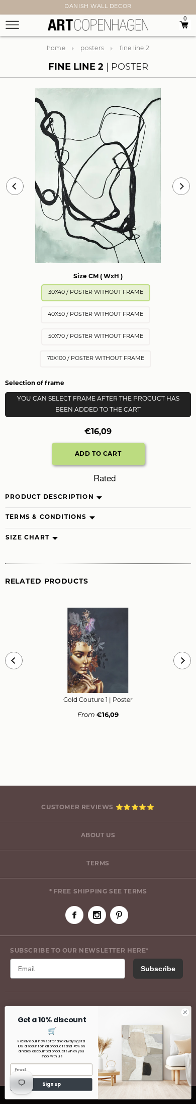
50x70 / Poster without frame (95, 336)
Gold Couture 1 (98, 700)
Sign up (51, 1084)
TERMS (98, 864)
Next (11, 9)
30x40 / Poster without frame (95, 292)
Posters (92, 49)
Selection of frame (34, 384)
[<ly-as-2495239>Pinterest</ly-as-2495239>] (119, 915)
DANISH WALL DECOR (97, 7)
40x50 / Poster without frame (95, 314)
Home (56, 49)
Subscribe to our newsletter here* (79, 951)
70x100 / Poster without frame (95, 358)
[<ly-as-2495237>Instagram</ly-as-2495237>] (97, 915)
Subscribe (158, 969)
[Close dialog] (185, 1012)
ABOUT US (98, 836)
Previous (15, 186)
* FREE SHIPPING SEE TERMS (98, 892)
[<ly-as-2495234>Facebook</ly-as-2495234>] (74, 915)
